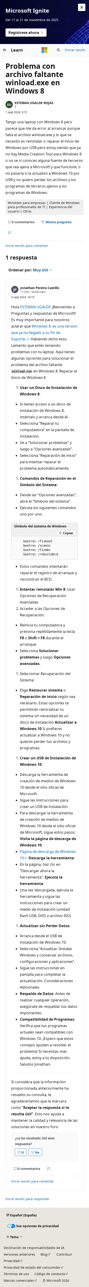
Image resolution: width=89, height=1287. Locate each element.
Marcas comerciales (19, 1280)
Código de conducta (49, 1274)
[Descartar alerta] (81, 7)
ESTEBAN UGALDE (35, 306)
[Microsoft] (44, 50)
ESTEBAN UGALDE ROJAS (34, 103)
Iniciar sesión (75, 50)
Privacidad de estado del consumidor (32, 1267)
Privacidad (12, 1261)
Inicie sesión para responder (27, 1199)
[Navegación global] (4, 50)
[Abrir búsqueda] (58, 50)
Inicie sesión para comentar (26, 245)
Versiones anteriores (19, 1254)
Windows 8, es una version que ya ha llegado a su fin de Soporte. (44, 333)
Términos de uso (16, 1274)
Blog (44, 1254)
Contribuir (64, 1254)
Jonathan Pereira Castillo (39, 288)
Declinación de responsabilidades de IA (34, 1248)
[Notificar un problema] (9, 233)
